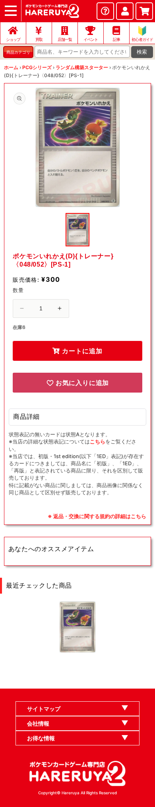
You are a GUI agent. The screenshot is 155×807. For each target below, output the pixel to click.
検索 (142, 52)
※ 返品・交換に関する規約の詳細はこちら (97, 516)
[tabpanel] (77, 147)
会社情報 (38, 723)
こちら (97, 441)
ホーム (11, 67)
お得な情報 (41, 738)
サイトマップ (43, 708)
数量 (18, 290)
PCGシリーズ (37, 67)
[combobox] (82, 52)
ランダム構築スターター (82, 67)
